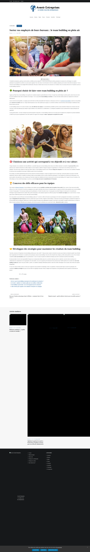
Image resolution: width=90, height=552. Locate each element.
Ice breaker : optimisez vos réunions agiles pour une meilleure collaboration (26, 282)
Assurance (31, 17)
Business (35, 17)
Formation (48, 17)
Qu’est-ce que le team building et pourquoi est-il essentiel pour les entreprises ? (27, 281)
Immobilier (53, 17)
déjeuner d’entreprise (19, 187)
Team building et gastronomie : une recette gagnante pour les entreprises (26, 284)
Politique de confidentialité (33, 458)
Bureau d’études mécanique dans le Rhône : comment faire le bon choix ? (26, 296)
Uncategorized (49, 469)
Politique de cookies (32, 460)
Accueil (10, 1)
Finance (43, 17)
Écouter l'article (46, 79)
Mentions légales (32, 454)
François (10, 33)
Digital (40, 17)
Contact (22, 1)
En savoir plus (59, 547)
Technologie (58, 17)
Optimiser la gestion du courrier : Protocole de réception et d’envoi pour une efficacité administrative (36, 442)
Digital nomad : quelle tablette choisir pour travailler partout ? (64, 295)
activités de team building (66, 100)
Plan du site (31, 456)
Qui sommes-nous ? (16, 1)
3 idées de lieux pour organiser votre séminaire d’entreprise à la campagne (26, 286)
